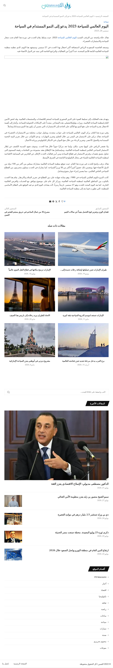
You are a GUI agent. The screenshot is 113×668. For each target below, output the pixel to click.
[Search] (4, 5)
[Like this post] (62, 201)
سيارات (103, 628)
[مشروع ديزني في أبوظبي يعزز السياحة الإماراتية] (29, 340)
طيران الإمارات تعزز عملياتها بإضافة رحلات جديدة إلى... (83, 269)
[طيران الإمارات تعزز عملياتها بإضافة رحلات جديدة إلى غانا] (83, 249)
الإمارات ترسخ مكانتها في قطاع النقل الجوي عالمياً (30, 269)
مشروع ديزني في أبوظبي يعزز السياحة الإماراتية (29, 361)
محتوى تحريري (100, 641)
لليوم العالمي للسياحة (67, 37)
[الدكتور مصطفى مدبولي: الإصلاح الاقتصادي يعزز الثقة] (56, 445)
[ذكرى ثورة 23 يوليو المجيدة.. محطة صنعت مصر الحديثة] (13, 537)
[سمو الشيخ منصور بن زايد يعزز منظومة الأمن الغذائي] (13, 501)
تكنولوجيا (102, 596)
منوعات (103, 648)
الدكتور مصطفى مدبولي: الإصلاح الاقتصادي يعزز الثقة (80, 483)
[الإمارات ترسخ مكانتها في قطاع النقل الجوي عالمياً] (29, 249)
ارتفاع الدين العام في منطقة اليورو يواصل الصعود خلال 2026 (79, 550)
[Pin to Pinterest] (53, 201)
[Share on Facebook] (59, 201)
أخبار (104, 583)
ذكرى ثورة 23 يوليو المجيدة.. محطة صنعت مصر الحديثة (82, 532)
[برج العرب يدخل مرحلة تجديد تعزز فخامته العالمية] (83, 340)
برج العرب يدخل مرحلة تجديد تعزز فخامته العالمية (83, 361)
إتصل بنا (5, 664)
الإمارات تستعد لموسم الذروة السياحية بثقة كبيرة (83, 315)
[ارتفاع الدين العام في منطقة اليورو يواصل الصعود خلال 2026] (13, 554)
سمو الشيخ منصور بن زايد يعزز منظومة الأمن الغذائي (83, 496)
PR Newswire (100, 577)
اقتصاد (103, 590)
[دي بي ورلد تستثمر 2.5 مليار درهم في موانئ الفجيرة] (13, 519)
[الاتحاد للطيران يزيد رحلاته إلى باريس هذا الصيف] (29, 294)
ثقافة (104, 603)
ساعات (103, 616)
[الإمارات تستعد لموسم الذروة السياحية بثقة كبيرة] (83, 294)
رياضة (103, 609)
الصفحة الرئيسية (20, 664)
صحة (104, 635)
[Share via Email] (50, 201)
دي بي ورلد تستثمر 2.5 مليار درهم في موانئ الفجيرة (83, 514)
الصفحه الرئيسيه (102, 16)
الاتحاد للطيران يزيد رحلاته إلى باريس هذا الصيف (30, 315)
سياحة (103, 622)
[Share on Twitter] (56, 201)
